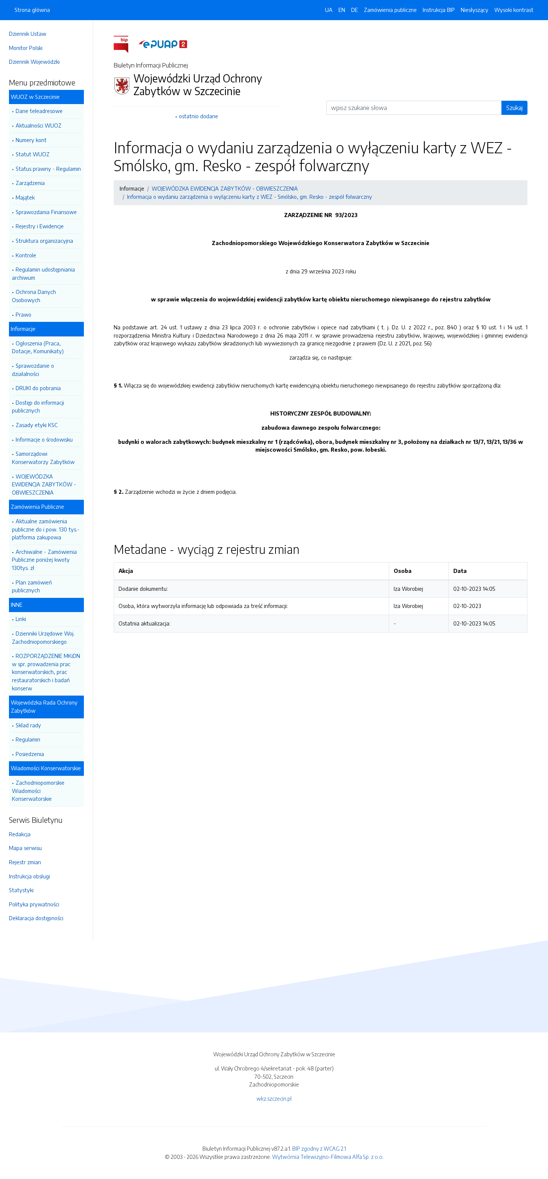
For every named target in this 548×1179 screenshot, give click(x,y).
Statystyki (21, 890)
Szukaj (514, 108)
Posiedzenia (30, 753)
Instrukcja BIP (439, 9)
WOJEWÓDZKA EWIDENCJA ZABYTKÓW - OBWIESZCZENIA (44, 484)
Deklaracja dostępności (36, 918)
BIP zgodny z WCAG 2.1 (319, 1148)
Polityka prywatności (34, 904)
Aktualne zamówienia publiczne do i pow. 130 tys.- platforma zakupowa (45, 529)
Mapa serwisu (25, 847)
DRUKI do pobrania (38, 388)
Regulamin (28, 739)
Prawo (23, 314)
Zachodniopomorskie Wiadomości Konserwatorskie (38, 790)
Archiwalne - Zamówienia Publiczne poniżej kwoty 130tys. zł (44, 559)
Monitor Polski (25, 47)
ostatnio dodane (198, 116)
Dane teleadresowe (39, 110)
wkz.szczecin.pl (274, 1098)
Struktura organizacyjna (44, 240)
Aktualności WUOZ (39, 125)
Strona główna (32, 9)
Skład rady (28, 725)
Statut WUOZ (33, 154)
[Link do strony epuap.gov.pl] (163, 43)
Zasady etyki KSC (37, 424)
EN (341, 9)
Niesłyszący (474, 9)
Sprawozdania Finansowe (46, 211)
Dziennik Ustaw (27, 33)
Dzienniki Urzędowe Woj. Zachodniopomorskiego (43, 637)
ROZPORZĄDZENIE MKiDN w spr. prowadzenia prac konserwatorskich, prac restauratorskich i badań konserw (46, 671)
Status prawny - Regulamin (48, 168)
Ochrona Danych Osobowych (34, 295)
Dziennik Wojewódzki (34, 61)
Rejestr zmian (25, 862)
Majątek (25, 197)
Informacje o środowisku (44, 439)
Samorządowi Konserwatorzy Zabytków (43, 457)
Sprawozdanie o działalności (33, 369)
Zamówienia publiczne (390, 9)
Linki (21, 618)
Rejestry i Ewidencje (40, 226)
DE (354, 9)
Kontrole (26, 255)
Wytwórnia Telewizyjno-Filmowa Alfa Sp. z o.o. (328, 1156)
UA (329, 9)
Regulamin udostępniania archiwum (43, 273)
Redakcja (20, 834)
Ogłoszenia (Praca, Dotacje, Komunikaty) (38, 347)
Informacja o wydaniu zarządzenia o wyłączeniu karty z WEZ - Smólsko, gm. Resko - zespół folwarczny (249, 196)
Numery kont (31, 140)
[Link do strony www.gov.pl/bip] (125, 43)
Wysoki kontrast (513, 9)
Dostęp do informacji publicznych (38, 406)
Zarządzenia (30, 182)
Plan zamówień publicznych (32, 586)
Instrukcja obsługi (29, 876)
